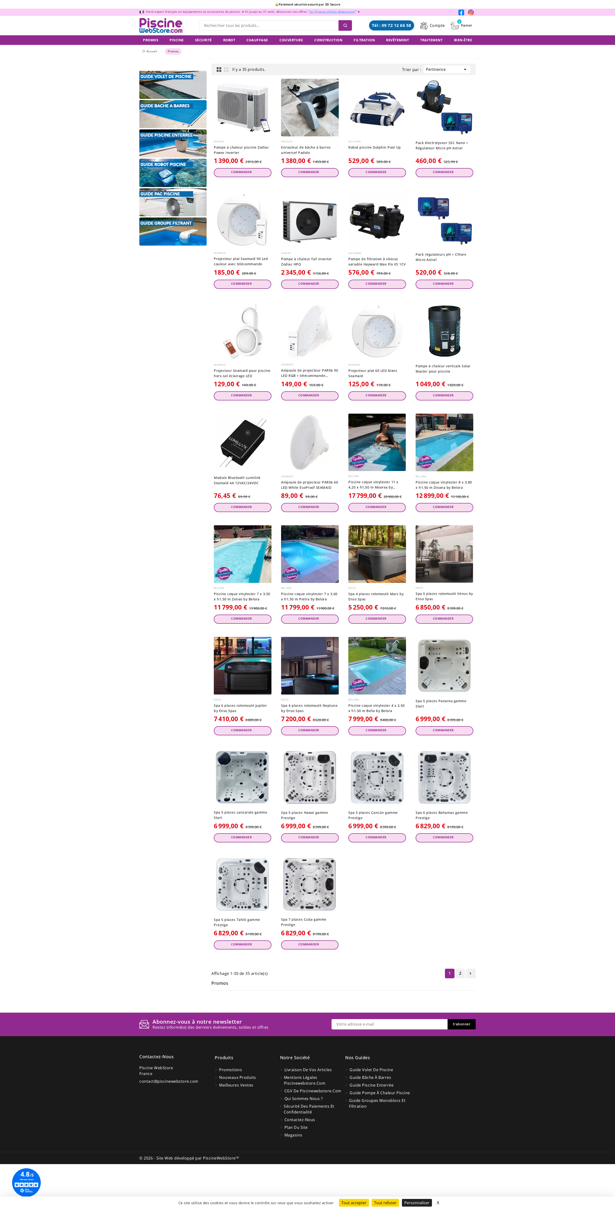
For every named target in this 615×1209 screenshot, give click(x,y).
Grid (219, 69)
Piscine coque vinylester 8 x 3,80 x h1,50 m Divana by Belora (444, 485)
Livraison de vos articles (308, 1069)
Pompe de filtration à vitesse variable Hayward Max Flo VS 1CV (377, 261)
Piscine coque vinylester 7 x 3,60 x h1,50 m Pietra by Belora (309, 596)
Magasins (293, 1135)
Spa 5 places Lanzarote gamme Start (240, 815)
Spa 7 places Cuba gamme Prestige (303, 922)
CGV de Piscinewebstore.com (312, 1091)
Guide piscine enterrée (372, 1085)
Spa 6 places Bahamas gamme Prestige (442, 815)
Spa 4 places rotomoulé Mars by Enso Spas (376, 596)
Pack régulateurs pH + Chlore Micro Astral (441, 257)
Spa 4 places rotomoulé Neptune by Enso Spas (309, 708)
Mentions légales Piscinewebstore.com (305, 1080)
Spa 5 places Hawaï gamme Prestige (304, 815)
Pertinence (447, 69)
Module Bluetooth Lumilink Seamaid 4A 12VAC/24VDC (237, 480)
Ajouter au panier (242, 172)
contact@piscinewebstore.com (168, 1081)
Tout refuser (385, 1202)
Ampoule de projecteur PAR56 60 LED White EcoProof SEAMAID (309, 485)
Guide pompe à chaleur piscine (380, 1092)
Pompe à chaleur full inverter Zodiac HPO (306, 261)
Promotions (230, 1069)
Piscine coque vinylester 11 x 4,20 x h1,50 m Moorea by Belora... (373, 485)
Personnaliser (417, 1202)
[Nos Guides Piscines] (173, 85)
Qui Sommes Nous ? (303, 1098)
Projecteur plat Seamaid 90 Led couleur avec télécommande (241, 261)
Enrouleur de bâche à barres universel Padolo (306, 150)
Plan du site (296, 1127)
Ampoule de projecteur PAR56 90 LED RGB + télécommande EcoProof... (309, 373)
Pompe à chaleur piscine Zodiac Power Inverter (241, 150)
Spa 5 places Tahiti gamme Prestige (237, 922)
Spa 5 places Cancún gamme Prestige (373, 815)
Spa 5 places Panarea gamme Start (441, 703)
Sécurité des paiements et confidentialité (309, 1109)
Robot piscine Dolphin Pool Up (374, 147)
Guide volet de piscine (371, 1069)
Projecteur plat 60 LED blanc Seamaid (372, 373)
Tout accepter (354, 1202)
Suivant (470, 973)
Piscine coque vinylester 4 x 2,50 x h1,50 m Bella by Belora (376, 708)
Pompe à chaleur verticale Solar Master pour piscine (443, 369)
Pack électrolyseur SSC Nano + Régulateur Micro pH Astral (442, 145)
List (226, 69)
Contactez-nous (156, 1056)
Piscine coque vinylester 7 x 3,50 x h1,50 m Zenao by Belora (242, 596)
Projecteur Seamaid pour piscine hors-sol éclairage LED (242, 373)
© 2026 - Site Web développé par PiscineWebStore (189, 1158)
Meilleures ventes (236, 1085)
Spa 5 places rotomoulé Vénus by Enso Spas (444, 596)
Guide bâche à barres (370, 1077)
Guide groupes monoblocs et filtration (377, 1103)
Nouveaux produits (237, 1077)
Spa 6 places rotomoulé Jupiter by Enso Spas (240, 708)
